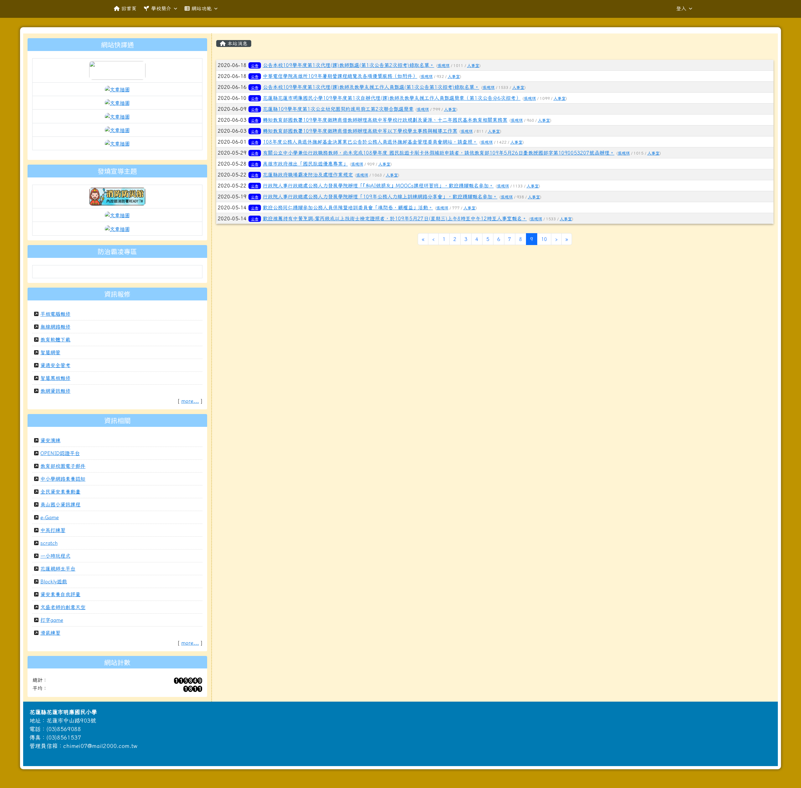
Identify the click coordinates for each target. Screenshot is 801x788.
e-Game (49, 517)
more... (190, 400)
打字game (51, 619)
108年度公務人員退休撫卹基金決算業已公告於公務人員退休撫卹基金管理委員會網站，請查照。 (370, 141)
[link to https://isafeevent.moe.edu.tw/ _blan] (117, 195)
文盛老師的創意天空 (62, 607)
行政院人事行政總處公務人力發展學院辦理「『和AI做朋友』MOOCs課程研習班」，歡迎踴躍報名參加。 (378, 185)
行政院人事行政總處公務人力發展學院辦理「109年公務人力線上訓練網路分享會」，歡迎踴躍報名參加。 (380, 196)
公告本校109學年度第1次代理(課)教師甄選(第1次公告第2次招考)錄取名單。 (348, 65)
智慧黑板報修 (55, 378)
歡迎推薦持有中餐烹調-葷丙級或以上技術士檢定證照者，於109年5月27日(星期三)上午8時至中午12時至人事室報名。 (395, 218)
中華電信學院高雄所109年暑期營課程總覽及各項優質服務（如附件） (340, 76)
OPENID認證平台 (60, 453)
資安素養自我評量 (60, 594)
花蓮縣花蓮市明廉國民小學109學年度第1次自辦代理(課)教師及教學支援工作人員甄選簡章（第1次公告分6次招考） (392, 97)
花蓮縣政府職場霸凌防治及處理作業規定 (308, 174)
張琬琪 (443, 66)
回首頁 (128, 8)
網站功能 (201, 8)
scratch (49, 542)
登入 (681, 8)
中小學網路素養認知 (62, 478)
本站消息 (236, 43)
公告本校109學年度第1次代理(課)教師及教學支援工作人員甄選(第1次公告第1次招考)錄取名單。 (371, 87)
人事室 (473, 66)
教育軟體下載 (55, 339)
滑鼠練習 (50, 632)
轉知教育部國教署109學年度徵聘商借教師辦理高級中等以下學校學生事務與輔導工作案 (360, 130)
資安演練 (50, 440)
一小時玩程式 (55, 555)
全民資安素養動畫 (60, 491)
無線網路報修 (55, 326)
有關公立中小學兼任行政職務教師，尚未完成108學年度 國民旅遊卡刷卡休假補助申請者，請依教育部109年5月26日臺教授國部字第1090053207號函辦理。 (439, 152)
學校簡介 (161, 8)
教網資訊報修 (55, 390)
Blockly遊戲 (53, 581)
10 (544, 239)
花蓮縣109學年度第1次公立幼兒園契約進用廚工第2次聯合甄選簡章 (338, 108)
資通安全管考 (55, 365)
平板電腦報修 (55, 313)
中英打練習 (52, 530)
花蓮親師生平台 (57, 568)
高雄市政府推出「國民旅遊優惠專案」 (305, 163)
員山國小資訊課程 (60, 504)
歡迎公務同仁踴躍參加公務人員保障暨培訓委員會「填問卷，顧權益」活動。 (348, 207)
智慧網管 (50, 352)
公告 (254, 65)
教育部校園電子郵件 (62, 465)
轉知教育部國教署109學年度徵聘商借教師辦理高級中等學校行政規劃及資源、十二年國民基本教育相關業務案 (385, 119)
